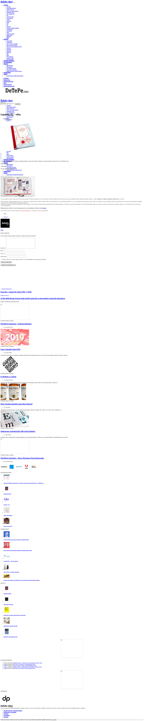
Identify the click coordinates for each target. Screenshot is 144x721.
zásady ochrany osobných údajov (13, 710)
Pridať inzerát (8, 84)
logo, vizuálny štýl (10, 13)
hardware (9, 26)
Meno (2, 250)
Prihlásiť (6, 78)
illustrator (9, 51)
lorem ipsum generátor (12, 69)
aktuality (9, 6)
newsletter (7, 715)
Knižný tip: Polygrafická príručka (10, 626)
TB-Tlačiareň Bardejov (25, 210)
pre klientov (9, 42)
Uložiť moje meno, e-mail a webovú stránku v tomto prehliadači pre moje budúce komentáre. (24, 259)
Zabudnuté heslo (8, 81)
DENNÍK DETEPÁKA (9, 61)
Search (18, 104)
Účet (5, 83)
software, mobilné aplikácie (13, 28)
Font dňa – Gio (7, 504)
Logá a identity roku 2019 (10, 349)
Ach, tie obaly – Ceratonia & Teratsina (11, 572)
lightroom (9, 52)
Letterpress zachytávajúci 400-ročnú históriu (18, 431)
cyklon (5, 664)
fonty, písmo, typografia (12, 45)
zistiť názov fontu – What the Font (14, 71)
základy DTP (9, 41)
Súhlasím (53, 719)
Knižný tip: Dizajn (7, 593)
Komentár (3, 248)
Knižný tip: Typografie (8, 604)
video (8, 32)
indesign (8, 48)
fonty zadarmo (10, 56)
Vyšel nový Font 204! (8, 526)
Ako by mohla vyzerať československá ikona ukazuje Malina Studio (18, 550)
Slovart (40, 210)
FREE (8, 38)
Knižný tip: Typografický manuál (10, 636)
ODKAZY (6, 64)
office (8, 55)
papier (8, 19)
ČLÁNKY (6, 5)
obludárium (9, 31)
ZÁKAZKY (9, 36)
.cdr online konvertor (11, 68)
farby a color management (12, 11)
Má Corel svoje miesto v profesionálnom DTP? (24, 664)
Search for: (3, 102)
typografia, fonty (10, 12)
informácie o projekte (10, 712)
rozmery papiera (10, 58)
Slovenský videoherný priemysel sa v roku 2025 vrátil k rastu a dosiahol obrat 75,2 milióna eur (24, 483)
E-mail (2, 253)
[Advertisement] (72, 277)
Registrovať (7, 80)
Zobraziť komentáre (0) (8, 265)
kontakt (6, 717)
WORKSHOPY (7, 72)
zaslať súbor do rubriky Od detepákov (15, 75)
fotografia (9, 21)
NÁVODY (6, 39)
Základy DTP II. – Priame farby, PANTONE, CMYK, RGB (27, 663)
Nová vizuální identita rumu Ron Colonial (16, 404)
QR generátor (9, 67)
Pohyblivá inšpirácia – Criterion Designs (16, 324)
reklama (6, 714)
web (7, 23)
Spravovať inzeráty (9, 86)
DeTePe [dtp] (7, 2)
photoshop (9, 49)
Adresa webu (4, 256)
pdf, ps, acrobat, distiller (12, 43)
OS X (8, 53)
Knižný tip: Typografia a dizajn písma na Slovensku (15, 615)
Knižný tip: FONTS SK (8, 515)
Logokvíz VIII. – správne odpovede (11, 561)
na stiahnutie (10, 29)
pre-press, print (10, 16)
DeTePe (6, 118)
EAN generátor (10, 65)
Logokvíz (6, 217)
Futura (44, 208)
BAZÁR (5, 74)
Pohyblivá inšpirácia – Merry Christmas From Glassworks (22, 458)
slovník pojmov (10, 59)
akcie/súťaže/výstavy (11, 8)
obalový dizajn (10, 18)
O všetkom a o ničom (8, 377)
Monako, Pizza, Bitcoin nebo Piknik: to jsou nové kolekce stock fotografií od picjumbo (22, 580)
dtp (7, 15)
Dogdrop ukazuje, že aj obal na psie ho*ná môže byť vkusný (16, 539)
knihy (8, 22)
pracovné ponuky (10, 33)
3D (7, 25)
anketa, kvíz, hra (10, 9)
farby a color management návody (14, 46)
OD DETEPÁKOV (8, 62)
